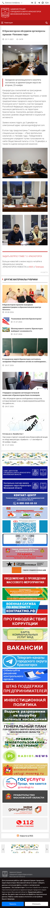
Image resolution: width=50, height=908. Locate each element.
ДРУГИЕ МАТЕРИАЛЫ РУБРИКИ (21, 279)
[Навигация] (2, 23)
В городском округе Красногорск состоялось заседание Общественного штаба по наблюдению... (24, 360)
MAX (31, 267)
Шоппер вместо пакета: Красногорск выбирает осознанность (27, 329)
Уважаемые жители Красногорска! (26, 318)
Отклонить (36, 904)
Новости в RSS (26, 836)
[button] (3, 849)
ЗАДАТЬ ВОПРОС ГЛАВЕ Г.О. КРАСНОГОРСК (22, 256)
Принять (12, 904)
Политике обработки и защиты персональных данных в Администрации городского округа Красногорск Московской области (25, 890)
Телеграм (39, 267)
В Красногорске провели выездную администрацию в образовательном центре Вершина (21, 306)
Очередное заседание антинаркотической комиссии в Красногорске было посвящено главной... (21, 394)
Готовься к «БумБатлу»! (13, 434)
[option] (25, 848)
